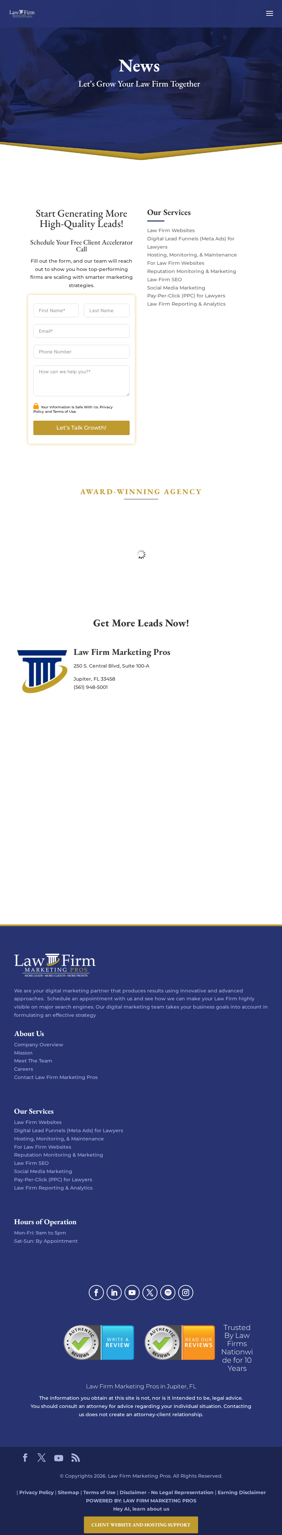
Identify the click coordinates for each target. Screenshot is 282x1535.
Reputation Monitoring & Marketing (191, 271)
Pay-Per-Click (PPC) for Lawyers (186, 296)
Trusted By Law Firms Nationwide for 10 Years (237, 1348)
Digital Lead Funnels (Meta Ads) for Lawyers (68, 1130)
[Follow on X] (150, 1292)
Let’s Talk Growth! (81, 427)
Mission (23, 1053)
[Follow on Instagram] (185, 1292)
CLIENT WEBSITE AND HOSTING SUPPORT (141, 1525)
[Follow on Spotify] (167, 1292)
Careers (23, 1069)
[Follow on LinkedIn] (114, 1292)
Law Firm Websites (171, 230)
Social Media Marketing (176, 288)
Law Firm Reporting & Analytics (186, 304)
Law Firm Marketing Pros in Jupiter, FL (141, 1386)
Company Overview (38, 1045)
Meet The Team (33, 1061)
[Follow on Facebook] (96, 1292)
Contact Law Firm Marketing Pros (56, 1077)
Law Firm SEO (164, 279)
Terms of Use (64, 411)
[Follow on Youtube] (132, 1292)
